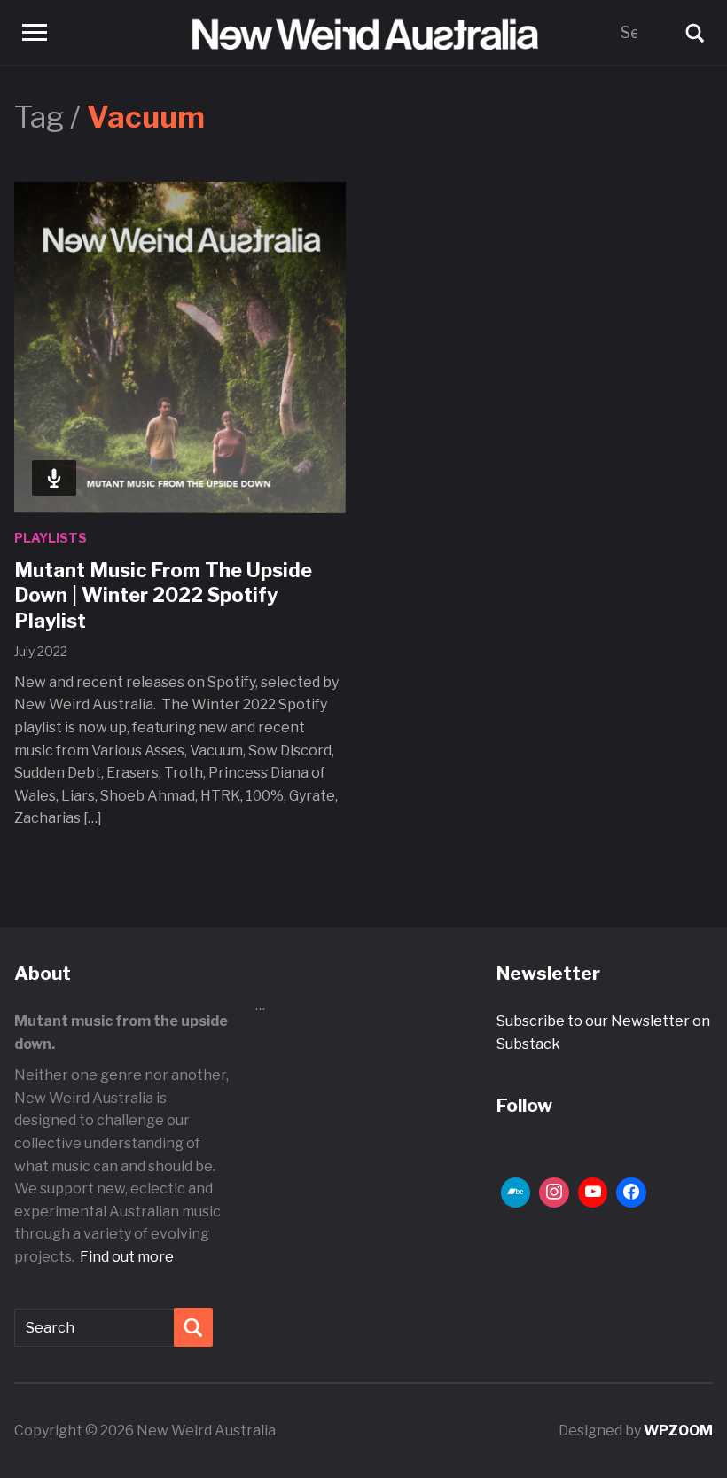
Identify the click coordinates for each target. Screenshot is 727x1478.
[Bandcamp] (515, 1192)
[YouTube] (593, 1192)
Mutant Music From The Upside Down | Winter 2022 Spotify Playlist (163, 595)
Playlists (50, 537)
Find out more (127, 1256)
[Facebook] (631, 1192)
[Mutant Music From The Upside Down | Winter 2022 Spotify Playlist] (180, 347)
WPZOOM (678, 1430)
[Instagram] (554, 1192)
